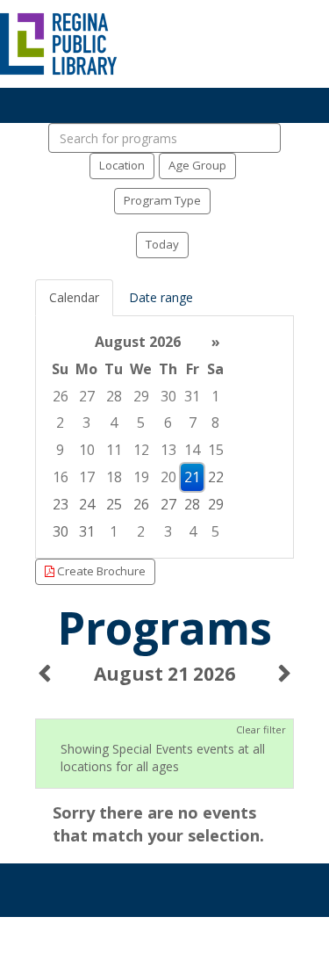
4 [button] (114, 422)
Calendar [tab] (74, 297)
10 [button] (87, 449)
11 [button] (114, 449)
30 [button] (168, 396)
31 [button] (192, 396)
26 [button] (60, 396)
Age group (197, 165)
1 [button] (215, 396)
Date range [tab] (161, 297)
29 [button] (141, 396)
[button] (44, 683)
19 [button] (141, 477)
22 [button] (216, 477)
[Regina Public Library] (59, 42)
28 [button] (114, 396)
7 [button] (193, 422)
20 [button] (168, 477)
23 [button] (60, 504)
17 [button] (87, 477)
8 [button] (215, 422)
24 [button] (87, 504)
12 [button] (141, 449)
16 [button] (60, 477)
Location (122, 165)
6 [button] (168, 422)
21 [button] (192, 477)
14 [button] (192, 449)
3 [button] (86, 422)
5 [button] (141, 422)
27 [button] (87, 396)
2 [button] (60, 422)
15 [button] (216, 449)
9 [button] (60, 449)
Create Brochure (100, 571)
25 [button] (114, 504)
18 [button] (114, 477)
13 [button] (168, 449)
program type (162, 200)
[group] (164, 437)
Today (162, 244)
